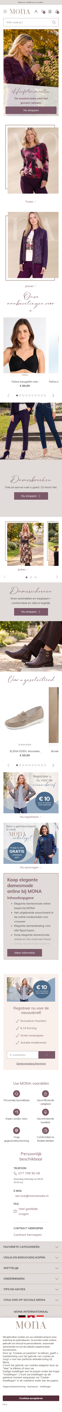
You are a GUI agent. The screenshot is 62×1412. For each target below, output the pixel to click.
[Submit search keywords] (54, 22)
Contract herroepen (28, 1235)
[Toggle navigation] (5, 11)
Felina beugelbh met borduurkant (25, 382)
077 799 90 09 (29, 1173)
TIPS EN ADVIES (14, 1289)
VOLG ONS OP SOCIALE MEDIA (24, 1300)
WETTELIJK (11, 1268)
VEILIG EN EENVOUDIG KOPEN (24, 1257)
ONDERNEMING (14, 1278)
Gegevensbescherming (31, 1063)
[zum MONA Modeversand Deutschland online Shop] (21, 1317)
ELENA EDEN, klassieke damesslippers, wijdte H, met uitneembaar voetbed (25, 751)
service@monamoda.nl (31, 1196)
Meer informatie (24, 952)
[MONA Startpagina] (20, 11)
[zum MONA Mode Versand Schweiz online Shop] (31, 1317)
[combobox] (31, 22)
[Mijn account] (36, 11)
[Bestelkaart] (50, 11)
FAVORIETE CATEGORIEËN (21, 1247)
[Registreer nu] (46, 1055)
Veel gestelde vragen (28, 1211)
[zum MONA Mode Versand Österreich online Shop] (40, 1317)
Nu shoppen (31, 110)
